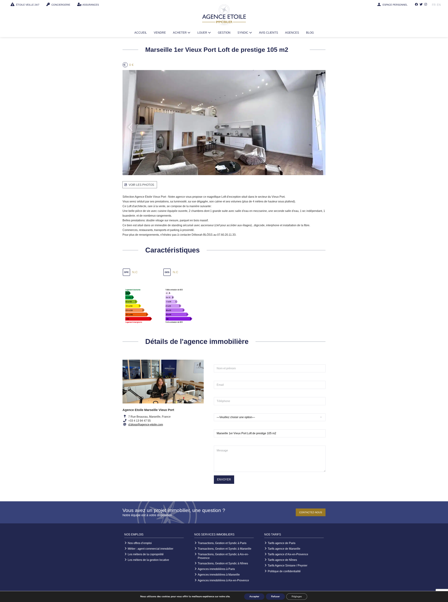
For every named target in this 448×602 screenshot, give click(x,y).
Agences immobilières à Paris (216, 569)
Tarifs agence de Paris (281, 543)
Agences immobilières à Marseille (219, 574)
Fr (434, 4)
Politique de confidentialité (284, 571)
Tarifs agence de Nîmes (282, 559)
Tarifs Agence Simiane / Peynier (287, 565)
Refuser (275, 596)
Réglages (297, 596)
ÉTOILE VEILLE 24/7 (27, 4)
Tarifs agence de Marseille (284, 548)
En (439, 4)
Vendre (160, 32)
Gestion (224, 32)
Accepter (254, 596)
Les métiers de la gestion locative (148, 559)
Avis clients (268, 32)
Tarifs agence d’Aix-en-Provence (288, 554)
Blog (310, 32)
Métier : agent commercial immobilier (150, 548)
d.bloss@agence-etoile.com (145, 424)
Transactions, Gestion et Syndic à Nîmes (223, 563)
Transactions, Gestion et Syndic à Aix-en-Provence (223, 556)
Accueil (140, 32)
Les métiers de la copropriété (146, 554)
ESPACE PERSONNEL (395, 5)
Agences (292, 32)
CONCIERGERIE (60, 4)
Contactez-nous (310, 512)
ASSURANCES (90, 4)
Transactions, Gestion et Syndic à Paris (222, 543)
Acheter (180, 32)
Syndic (243, 32)
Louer (202, 32)
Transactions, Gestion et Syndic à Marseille (224, 548)
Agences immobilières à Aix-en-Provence (223, 580)
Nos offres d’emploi (140, 543)
